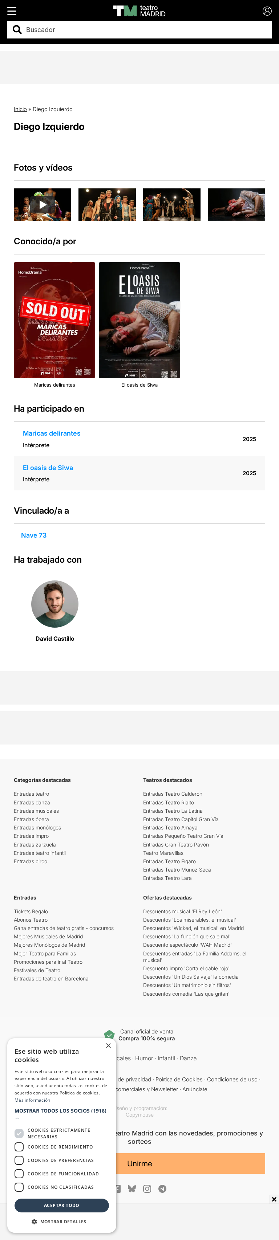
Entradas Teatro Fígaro (169, 861)
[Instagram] (147, 1189)
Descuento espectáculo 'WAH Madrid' (187, 945)
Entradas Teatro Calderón (172, 794)
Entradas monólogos (37, 827)
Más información (32, 1100)
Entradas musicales (36, 811)
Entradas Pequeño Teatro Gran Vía (183, 836)
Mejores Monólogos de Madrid (49, 945)
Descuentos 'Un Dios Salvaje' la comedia (191, 977)
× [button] (108, 1046)
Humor (144, 1058)
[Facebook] (117, 1189)
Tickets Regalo (31, 911)
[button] (62, 1114)
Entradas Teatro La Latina (173, 811)
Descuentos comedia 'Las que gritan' (186, 994)
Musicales (117, 1058)
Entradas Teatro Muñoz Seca (177, 869)
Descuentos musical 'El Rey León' (182, 911)
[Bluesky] (132, 1188)
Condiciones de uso (232, 1079)
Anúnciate (194, 1089)
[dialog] (61, 1135)
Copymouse (140, 1114)
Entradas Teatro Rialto (168, 802)
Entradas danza (32, 802)
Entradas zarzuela (35, 844)
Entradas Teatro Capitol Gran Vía (181, 819)
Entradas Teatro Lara (167, 878)
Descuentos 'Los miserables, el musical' (189, 920)
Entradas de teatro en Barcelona (51, 978)
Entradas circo (30, 861)
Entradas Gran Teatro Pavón (176, 844)
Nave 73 (33, 535)
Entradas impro (31, 836)
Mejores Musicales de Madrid (48, 936)
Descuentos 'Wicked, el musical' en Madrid (193, 928)
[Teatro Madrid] (139, 10)
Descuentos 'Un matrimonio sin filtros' (187, 985)
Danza (188, 1058)
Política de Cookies (179, 1079)
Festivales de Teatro (37, 970)
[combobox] (145, 29)
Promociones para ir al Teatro (48, 962)
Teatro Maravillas (163, 853)
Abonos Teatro (31, 920)
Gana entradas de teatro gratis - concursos (64, 928)
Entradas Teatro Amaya (170, 827)
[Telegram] (162, 1189)
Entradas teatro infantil (40, 853)
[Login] (267, 11)
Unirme (139, 1163)
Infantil (166, 1058)
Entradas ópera (31, 819)
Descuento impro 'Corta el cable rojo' (186, 968)
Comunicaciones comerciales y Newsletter (125, 1089)
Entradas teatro (31, 794)
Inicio (20, 109)
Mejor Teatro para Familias (45, 953)
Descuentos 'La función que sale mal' (187, 936)
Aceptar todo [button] (62, 1205)
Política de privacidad (125, 1079)
